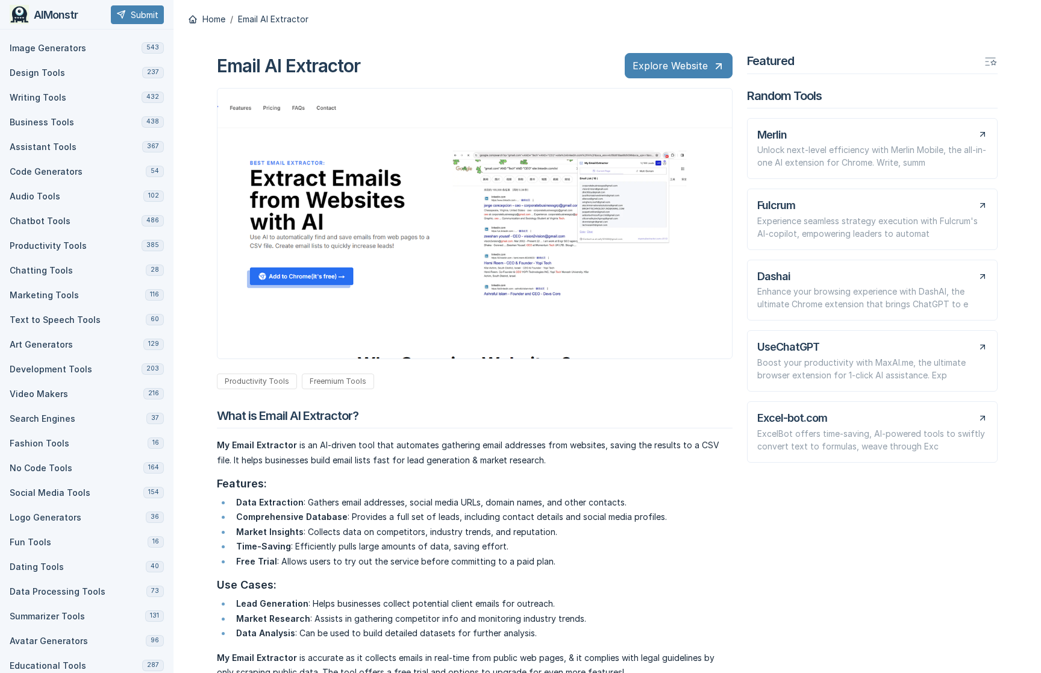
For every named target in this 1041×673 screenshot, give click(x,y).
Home (212, 19)
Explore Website (670, 66)
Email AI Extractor (273, 19)
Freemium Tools (338, 381)
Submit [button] (144, 15)
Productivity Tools (257, 381)
